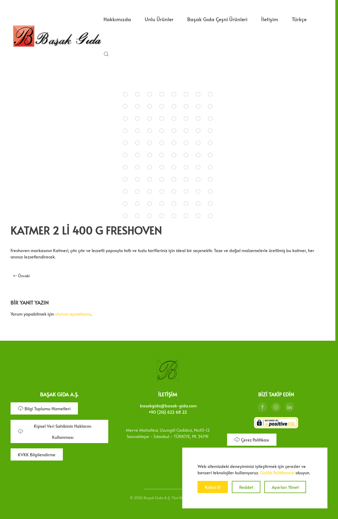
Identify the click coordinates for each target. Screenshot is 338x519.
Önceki (24, 275)
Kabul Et (212, 487)
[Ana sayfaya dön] (57, 36)
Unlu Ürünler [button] (159, 19)
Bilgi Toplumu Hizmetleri (48, 408)
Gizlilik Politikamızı (277, 472)
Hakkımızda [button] (117, 19)
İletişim (269, 19)
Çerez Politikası (255, 440)
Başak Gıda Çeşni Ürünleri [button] (217, 19)
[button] (106, 54)
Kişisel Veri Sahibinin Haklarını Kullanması (62, 431)
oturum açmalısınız (73, 314)
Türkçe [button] (299, 19)
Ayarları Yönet (285, 487)
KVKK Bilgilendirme (36, 454)
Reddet (246, 487)
